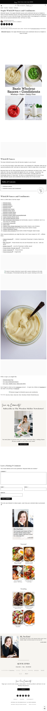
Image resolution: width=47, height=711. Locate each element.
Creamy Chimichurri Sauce (10, 229)
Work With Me (28, 666)
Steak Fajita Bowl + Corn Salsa (29, 581)
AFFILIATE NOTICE (35, 28)
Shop (23, 666)
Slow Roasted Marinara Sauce (11, 218)
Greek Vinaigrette (7, 250)
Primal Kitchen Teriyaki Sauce (11, 248)
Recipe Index (18, 666)
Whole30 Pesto (7, 207)
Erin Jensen (8, 21)
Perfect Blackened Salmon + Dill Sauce (18, 581)
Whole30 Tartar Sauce (9, 210)
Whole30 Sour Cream (8, 209)
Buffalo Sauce (6, 246)
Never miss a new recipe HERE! (23, 1)
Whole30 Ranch (7, 204)
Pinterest (16, 388)
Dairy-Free (8, 394)
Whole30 (16, 7)
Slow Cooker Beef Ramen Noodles (18, 563)
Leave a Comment (17, 21)
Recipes (6, 7)
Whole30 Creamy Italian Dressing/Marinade (14, 215)
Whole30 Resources (35, 394)
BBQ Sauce (6, 242)
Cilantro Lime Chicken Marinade (11, 226)
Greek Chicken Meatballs (18, 626)
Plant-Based (24, 394)
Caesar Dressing (7, 239)
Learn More (30, 537)
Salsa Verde (6, 224)
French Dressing (7, 251)
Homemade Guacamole (9, 223)
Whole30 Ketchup (7, 206)
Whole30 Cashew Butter (9, 213)
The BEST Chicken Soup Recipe (29, 608)
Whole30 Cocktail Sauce (9, 212)
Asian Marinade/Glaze (9, 227)
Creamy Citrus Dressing (9, 230)
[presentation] (17, 554)
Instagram (18, 387)
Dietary (11, 7)
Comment (3, 471)
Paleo (20, 394)
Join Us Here (23, 444)
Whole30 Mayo (7, 203)
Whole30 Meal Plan (8, 380)
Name (2, 487)
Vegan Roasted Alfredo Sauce (11, 217)
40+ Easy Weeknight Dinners (10, 381)
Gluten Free (16, 394)
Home (2, 7)
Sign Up (23, 689)
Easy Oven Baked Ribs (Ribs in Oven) (18, 608)
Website (3, 492)
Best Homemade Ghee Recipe (11, 220)
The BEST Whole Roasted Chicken (29, 563)
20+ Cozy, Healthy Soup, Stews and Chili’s (14, 383)
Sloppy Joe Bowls (29, 625)
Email (26, 487)
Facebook (42, 387)
